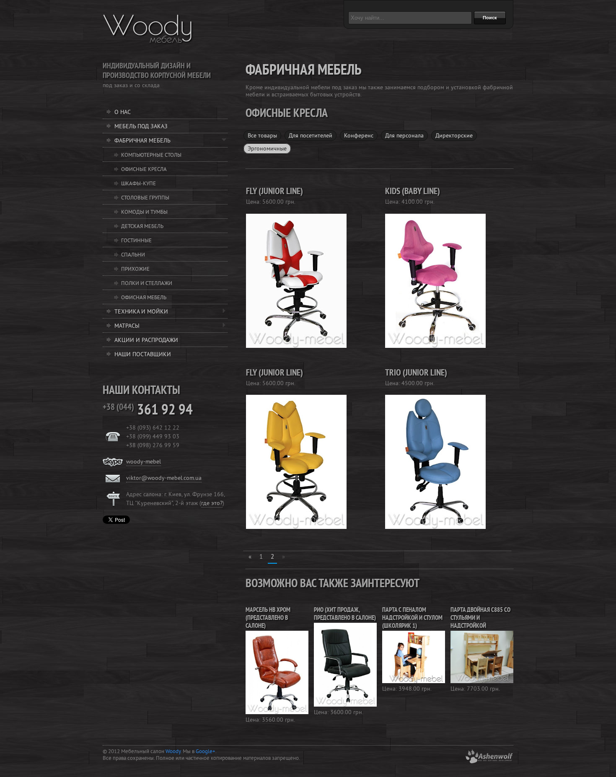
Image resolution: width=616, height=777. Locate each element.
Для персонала (404, 136)
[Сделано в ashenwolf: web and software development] (489, 762)
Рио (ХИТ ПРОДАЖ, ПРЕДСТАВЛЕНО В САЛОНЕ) (345, 614)
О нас (122, 112)
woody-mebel (143, 462)
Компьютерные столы (151, 155)
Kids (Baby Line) (412, 191)
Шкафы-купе (138, 184)
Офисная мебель (143, 298)
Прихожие (135, 269)
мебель (166, 39)
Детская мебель (142, 226)
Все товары (262, 136)
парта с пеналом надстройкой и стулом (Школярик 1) (412, 618)
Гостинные (136, 241)
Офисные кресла (144, 169)
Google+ (205, 752)
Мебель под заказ (141, 126)
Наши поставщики (142, 354)
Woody (148, 25)
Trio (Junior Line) (416, 373)
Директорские (454, 136)
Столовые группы (145, 198)
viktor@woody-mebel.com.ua (164, 478)
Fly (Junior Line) (274, 191)
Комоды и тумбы (144, 212)
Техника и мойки (141, 312)
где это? (212, 503)
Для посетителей (310, 136)
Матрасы (127, 326)
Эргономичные (267, 149)
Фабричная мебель (142, 141)
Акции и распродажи (146, 340)
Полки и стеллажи (146, 283)
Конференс (358, 136)
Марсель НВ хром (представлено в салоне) (268, 618)
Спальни (133, 255)
